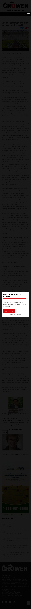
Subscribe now (9, 311)
